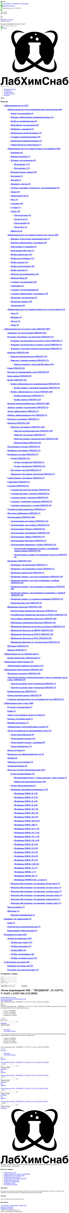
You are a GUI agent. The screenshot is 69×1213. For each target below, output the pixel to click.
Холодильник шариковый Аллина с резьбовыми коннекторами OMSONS (36, 549)
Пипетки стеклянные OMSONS (28, 427)
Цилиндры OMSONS (19, 561)
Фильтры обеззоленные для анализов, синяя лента (35, 899)
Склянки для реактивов (24, 282)
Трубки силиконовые (22, 954)
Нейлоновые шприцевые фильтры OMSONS (33, 622)
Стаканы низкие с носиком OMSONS (29, 497)
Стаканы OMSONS (18, 486)
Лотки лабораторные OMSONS (23, 411)
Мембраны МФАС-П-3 (26, 852)
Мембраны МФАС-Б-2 (26, 797)
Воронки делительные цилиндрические (30, 239)
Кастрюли (17, 176)
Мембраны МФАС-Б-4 (26, 805)
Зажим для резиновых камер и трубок (26, 715)
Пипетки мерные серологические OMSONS (36, 439)
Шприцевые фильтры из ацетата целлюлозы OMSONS (38, 626)
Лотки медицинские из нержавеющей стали (29, 731)
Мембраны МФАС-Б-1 (26, 793)
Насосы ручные (16, 750)
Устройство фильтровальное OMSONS (26, 509)
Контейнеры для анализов (25, 125)
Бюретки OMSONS (18, 352)
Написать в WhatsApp (7, 1207)
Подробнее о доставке (7, 19)
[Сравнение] (1, 1026)
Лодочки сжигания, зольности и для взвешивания (35, 188)
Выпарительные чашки (24, 172)
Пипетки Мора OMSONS (27, 443)
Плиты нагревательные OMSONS (24, 695)
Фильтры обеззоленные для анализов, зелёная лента (36, 891)
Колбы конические (21, 254)
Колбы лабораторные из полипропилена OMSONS (35, 384)
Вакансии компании (10, 89)
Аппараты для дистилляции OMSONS (26, 333)
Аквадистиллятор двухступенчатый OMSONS (33, 683)
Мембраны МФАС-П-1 (26, 844)
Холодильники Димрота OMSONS (28, 529)
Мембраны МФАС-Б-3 (26, 801)
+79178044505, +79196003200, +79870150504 (16, 3)
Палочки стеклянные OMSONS (23, 419)
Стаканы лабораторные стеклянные (29, 294)
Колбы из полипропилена (24, 121)
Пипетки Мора (19, 278)
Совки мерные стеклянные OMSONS (26, 478)
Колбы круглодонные (22, 258)
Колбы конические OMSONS (29, 396)
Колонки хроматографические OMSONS (28, 403)
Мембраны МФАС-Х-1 (26, 868)
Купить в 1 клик (5, 1025)
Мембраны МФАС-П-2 (26, 848)
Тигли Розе (20, 227)
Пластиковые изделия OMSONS (23, 447)
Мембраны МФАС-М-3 (26, 817)
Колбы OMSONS (17, 380)
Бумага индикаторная (23, 774)
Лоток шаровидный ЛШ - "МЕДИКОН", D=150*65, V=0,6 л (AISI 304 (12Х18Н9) (24, 1101)
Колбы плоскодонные (22, 266)
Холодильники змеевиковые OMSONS (30, 533)
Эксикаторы (18, 305)
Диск (14, 313)
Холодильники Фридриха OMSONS (28, 541)
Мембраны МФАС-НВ (26, 825)
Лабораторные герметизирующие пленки (27, 727)
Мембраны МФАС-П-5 (26, 860)
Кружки (16, 180)
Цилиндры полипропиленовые (26, 141)
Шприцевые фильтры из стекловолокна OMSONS (35, 642)
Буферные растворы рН (20, 966)
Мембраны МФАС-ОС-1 (26, 829)
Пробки (12, 758)
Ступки (16, 207)
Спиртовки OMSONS (18, 482)
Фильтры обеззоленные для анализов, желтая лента (36, 887)
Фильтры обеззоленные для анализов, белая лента (35, 883)
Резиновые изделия (15, 934)
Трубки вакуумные (21, 942)
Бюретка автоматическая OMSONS (29, 356)
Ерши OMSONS (16, 368)
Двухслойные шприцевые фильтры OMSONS (33, 619)
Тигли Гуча (20, 219)
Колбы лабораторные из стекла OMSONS (32, 392)
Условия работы (8, 92)
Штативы (13, 911)
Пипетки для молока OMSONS (29, 435)
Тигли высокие (22, 215)
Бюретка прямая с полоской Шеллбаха (34, 364)
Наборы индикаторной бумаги (30, 782)
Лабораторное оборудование (18, 662)
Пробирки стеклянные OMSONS (23, 450)
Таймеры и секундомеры (20, 762)
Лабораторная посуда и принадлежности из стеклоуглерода (36, 309)
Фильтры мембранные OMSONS (23, 513)
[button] (3, 1)
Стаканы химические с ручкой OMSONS (31, 505)
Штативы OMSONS (18, 646)
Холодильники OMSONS (21, 517)
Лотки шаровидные (21, 746)
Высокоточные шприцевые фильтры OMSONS (34, 611)
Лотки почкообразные (22, 734)
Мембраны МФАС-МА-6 (27, 821)
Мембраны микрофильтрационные (29, 789)
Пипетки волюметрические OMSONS (33, 431)
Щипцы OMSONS (17, 650)
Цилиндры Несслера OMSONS (26, 603)
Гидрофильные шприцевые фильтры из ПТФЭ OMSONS (39, 615)
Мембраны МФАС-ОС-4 (26, 840)
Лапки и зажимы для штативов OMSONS (27, 407)
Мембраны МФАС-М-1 (26, 809)
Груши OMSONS (20, 458)
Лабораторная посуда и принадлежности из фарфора (33, 149)
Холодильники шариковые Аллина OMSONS (33, 544)
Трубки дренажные (21, 946)
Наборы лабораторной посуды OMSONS (27, 415)
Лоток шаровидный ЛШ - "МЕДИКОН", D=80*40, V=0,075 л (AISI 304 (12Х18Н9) (24, 1088)
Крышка (16, 317)
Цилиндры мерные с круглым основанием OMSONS (37, 576)
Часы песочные (16, 907)
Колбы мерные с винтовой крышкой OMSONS (37, 388)
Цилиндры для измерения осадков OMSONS (32, 569)
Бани (11, 923)
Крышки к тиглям (21, 184)
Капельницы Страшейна (24, 246)
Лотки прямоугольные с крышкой (28, 742)
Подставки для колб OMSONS (26, 470)
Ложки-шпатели (19, 196)
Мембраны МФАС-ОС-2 (26, 833)
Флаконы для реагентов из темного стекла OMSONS (36, 345)
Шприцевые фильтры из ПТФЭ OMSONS (32, 634)
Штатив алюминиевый (23, 915)
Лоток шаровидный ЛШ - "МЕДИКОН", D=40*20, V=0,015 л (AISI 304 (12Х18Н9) (24, 1075)
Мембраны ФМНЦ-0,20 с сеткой (30, 880)
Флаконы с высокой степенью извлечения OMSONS (36, 348)
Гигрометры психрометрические (23, 927)
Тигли (15, 211)
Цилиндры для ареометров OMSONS (29, 565)
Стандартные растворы (17, 962)
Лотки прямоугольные (23, 738)
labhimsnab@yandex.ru (8, 6)
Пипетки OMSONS (18, 423)
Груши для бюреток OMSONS (29, 462)
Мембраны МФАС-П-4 (26, 856)
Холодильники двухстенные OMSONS (30, 525)
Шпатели (16, 231)
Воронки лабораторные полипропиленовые (32, 117)
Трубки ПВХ (18, 950)
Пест (14, 199)
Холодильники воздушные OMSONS (29, 521)
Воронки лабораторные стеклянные (29, 243)
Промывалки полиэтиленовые (26, 133)
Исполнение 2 (22, 168)
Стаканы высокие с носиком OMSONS (30, 493)
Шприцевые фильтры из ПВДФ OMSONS (32, 630)
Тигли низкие (22, 223)
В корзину (4, 1023)
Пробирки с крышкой (22, 129)
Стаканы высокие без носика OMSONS (30, 490)
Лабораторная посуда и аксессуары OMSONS (27, 329)
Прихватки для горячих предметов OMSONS (33, 474)
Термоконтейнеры (17, 766)
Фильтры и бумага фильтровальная (26, 770)
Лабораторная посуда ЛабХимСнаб (21, 654)
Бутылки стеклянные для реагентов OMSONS (30, 337)
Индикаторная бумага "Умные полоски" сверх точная (40, 778)
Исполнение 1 (22, 164)
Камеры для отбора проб (20, 719)
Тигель (15, 321)
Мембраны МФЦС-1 (25, 872)
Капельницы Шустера (22, 250)
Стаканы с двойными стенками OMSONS (31, 501)
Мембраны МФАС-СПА (26, 864)
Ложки (15, 192)
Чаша (15, 325)
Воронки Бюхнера (20, 156)
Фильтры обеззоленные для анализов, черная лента (36, 903)
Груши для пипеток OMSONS (29, 466)
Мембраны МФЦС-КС (26, 876)
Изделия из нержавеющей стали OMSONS (28, 372)
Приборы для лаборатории (17, 919)
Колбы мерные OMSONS (27, 399)
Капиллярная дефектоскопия (22, 930)
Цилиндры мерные (21, 301)
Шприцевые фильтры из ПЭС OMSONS (31, 638)
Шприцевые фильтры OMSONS (24, 607)
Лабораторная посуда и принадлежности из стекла (32, 235)
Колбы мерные (19, 262)
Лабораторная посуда (16, 105)
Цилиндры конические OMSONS (27, 573)
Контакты (7, 95)
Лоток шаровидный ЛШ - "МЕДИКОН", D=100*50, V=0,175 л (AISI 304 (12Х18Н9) (25, 1062)
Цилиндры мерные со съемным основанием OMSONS (37, 599)
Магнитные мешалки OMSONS (23, 673)
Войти (5, 28)
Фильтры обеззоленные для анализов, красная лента (36, 895)
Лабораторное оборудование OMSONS (23, 670)
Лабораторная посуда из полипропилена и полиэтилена (34, 109)
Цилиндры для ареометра (24, 297)
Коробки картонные (18, 723)
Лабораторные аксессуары (18, 703)
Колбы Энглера (19, 270)
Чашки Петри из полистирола (26, 145)
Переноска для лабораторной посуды (25, 754)
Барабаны (17, 152)
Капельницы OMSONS (19, 376)
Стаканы (17, 203)
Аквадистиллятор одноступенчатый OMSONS (33, 687)
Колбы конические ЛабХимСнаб (23, 658)
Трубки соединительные (24, 958)
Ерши (11, 711)
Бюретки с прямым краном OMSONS (30, 360)
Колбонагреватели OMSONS (21, 691)
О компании (7, 90)
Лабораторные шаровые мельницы (25, 666)
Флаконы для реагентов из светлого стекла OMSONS (36, 341)
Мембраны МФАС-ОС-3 (26, 836)
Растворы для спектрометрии (23, 970)
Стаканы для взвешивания (25, 290)
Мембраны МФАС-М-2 (26, 813)
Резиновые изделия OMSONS (22, 454)
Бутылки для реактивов (19, 707)
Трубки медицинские (19, 938)
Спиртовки (17, 286)
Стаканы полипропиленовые (25, 137)
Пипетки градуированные (25, 274)
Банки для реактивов (22, 113)
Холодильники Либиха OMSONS (28, 537)
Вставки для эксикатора (23, 160)
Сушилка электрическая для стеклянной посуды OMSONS (35, 699)
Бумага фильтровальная (23, 785)
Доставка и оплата (9, 93)
